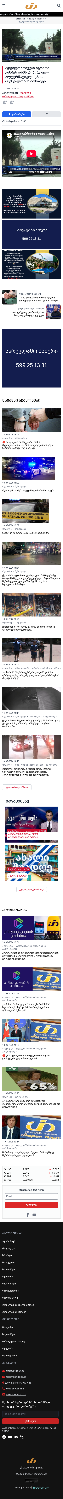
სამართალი (21, 438)
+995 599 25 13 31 (16, 1394)
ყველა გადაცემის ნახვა (31, 889)
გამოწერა (32, 1204)
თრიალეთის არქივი (14, 1312)
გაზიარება (18, 114)
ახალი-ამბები (36, 19)
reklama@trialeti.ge (16, 1376)
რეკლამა (7, 1097)
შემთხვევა (20, 486)
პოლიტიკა (8, 946)
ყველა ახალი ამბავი (17, 787)
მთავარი (20, 19)
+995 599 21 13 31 (15, 1388)
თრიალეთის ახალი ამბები (18, 96)
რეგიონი (25, 92)
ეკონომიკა (8, 1241)
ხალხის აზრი (10, 1297)
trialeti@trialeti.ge (15, 1371)
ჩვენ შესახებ (9, 1355)
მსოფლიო (8, 1262)
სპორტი (7, 1255)
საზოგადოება (22, 668)
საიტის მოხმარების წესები (31, 1474)
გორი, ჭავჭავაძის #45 (18, 1382)
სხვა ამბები (9, 1269)
